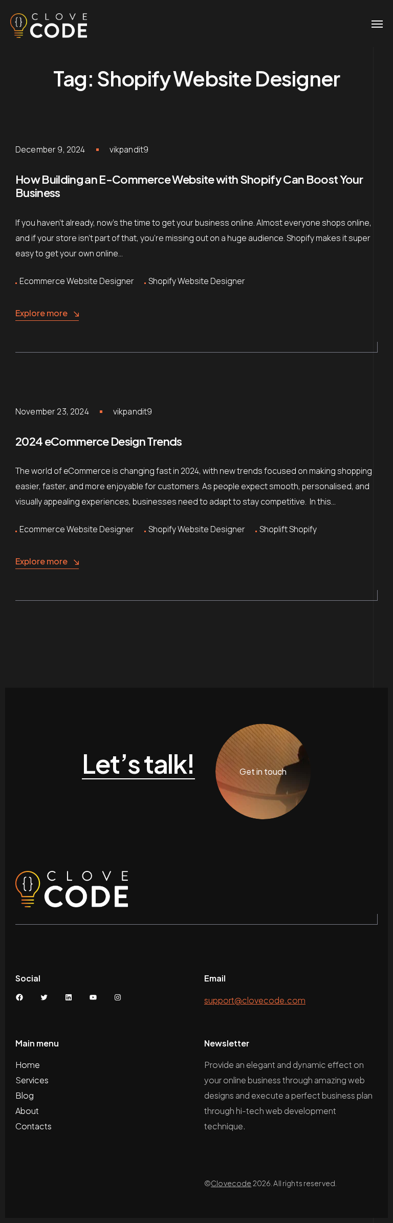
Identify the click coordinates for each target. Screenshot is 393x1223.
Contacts (33, 1126)
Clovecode (231, 1183)
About (27, 1110)
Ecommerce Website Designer (76, 281)
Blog (24, 1095)
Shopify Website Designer (196, 281)
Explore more (41, 313)
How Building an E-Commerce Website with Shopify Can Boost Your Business (189, 186)
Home (27, 1064)
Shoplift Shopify (288, 529)
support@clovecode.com (254, 1000)
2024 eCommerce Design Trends (98, 441)
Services (32, 1080)
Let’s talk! (138, 764)
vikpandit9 (129, 149)
